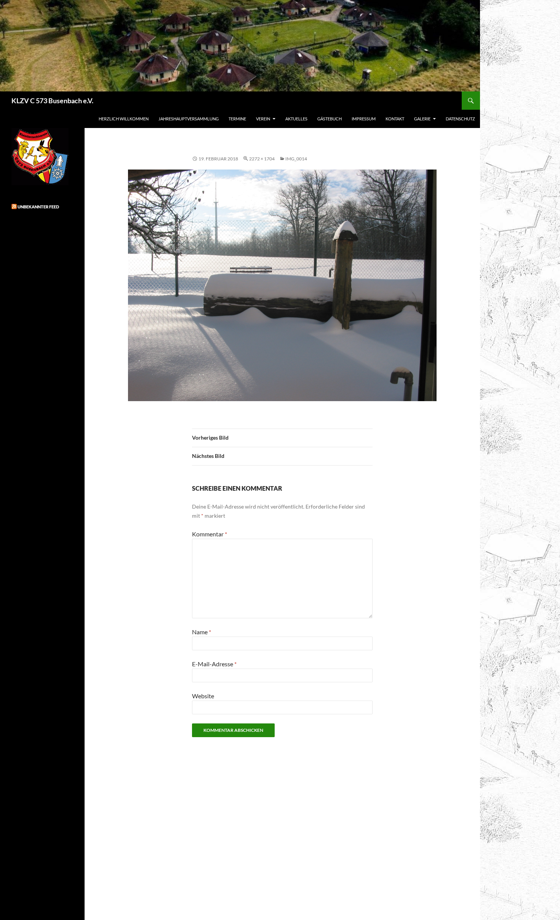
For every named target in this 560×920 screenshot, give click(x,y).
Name (201, 631)
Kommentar (209, 534)
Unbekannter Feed (38, 206)
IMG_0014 (296, 159)
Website (203, 695)
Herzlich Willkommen (124, 118)
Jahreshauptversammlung (188, 118)
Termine (237, 118)
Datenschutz (460, 118)
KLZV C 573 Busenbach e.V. (52, 100)
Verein (263, 118)
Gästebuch (329, 118)
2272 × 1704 (262, 159)
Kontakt (395, 118)
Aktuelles (296, 118)
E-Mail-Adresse (214, 663)
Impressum (364, 118)
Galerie (422, 118)
